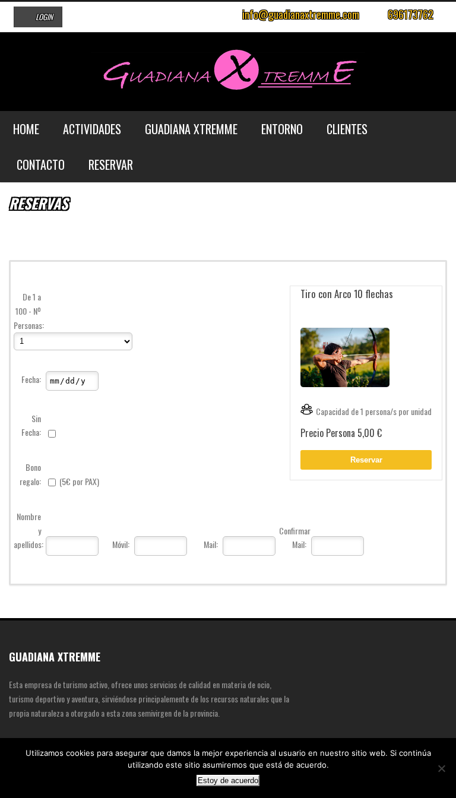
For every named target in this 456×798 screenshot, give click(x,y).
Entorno (282, 129)
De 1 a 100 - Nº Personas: (29, 310)
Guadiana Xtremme (191, 129)
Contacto (41, 164)
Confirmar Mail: (294, 537)
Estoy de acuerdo (228, 780)
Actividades (92, 129)
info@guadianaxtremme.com (300, 14)
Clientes (347, 129)
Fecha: (31, 379)
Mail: (211, 544)
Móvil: (120, 544)
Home (26, 129)
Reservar (110, 164)
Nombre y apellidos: (28, 530)
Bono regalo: (30, 474)
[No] (441, 768)
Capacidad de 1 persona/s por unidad (374, 411)
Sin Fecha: (31, 425)
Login (44, 17)
